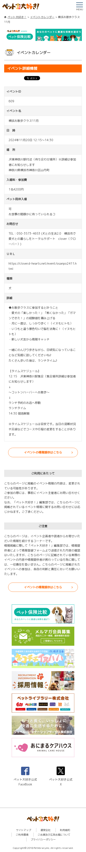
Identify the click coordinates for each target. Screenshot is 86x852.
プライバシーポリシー (43, 839)
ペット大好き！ (17, 17)
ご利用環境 (22, 834)
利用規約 (65, 830)
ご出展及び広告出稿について (54, 834)
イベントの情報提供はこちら (43, 452)
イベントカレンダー (42, 17)
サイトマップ (23, 830)
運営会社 (45, 830)
